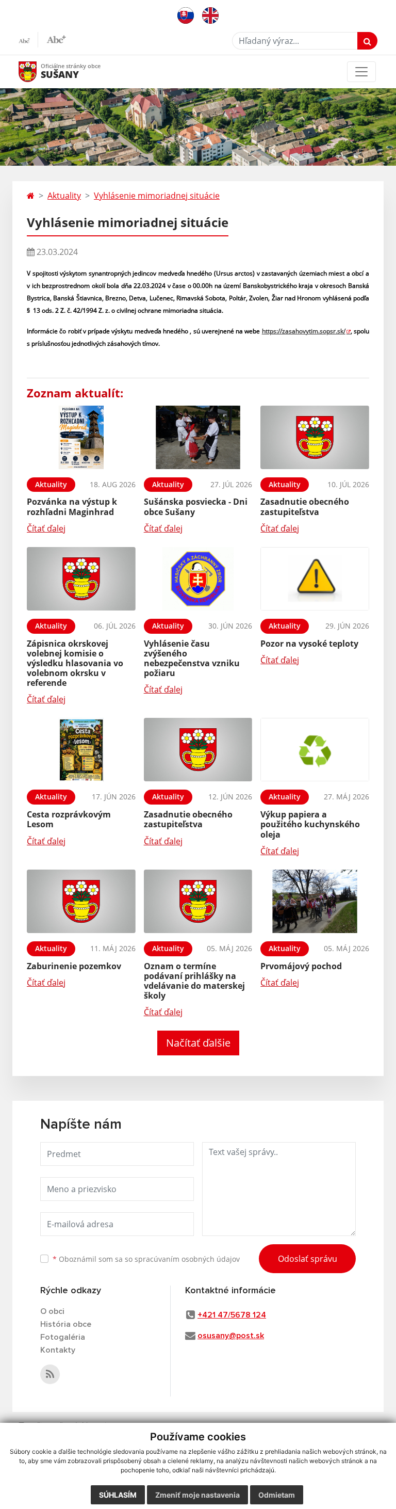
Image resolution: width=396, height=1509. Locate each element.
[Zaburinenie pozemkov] (81, 901)
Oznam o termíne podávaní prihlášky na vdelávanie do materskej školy (194, 981)
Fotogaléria (62, 1337)
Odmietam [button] (276, 1494)
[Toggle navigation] (361, 71)
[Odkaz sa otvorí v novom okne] (50, 1374)
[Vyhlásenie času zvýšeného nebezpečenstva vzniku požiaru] (198, 579)
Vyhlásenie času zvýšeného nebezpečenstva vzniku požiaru (192, 658)
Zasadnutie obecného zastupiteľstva (304, 506)
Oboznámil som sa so (146, 1259)
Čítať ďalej (46, 528)
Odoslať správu (307, 1258)
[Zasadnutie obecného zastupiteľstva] (314, 437)
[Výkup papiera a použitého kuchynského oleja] (314, 749)
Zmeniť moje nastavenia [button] (197, 1494)
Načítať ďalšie (198, 1043)
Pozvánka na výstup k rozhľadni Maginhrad (72, 506)
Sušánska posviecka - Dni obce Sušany (196, 506)
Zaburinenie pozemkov (74, 966)
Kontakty (57, 1350)
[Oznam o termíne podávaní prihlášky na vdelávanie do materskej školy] (198, 901)
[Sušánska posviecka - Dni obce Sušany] (198, 437)
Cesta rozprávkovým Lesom (69, 819)
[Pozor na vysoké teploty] (314, 579)
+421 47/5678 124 (231, 1315)
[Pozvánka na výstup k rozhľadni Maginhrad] (81, 437)
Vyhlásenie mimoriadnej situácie (157, 195)
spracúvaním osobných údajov (187, 1259)
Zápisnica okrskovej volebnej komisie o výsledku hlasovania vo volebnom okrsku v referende (75, 663)
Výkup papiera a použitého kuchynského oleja (310, 824)
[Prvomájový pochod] (314, 901)
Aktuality (64, 195)
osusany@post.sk (230, 1335)
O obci (52, 1311)
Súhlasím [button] (118, 1494)
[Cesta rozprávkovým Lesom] (81, 749)
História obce (65, 1324)
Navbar (37, 71)
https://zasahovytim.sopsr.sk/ (303, 331)
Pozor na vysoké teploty (309, 643)
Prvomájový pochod (301, 966)
